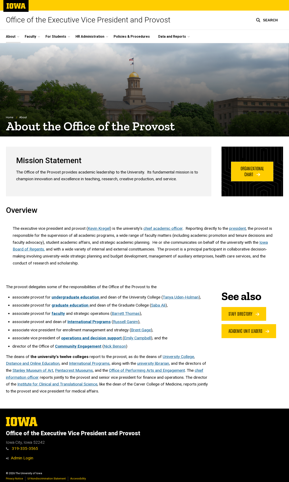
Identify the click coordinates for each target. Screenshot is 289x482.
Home (9, 117)
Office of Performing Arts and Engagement (147, 370)
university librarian (153, 363)
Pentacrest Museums (74, 370)
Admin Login (22, 458)
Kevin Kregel (99, 228)
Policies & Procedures (132, 36)
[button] (267, 20)
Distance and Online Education (32, 363)
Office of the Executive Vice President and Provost (88, 20)
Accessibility (78, 478)
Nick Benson (115, 346)
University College (178, 356)
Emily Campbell (137, 338)
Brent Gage (141, 330)
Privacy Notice (14, 478)
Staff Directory (240, 313)
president (237, 228)
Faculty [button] (30, 36)
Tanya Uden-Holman (181, 297)
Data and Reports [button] (172, 36)
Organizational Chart (252, 171)
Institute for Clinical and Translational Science (57, 384)
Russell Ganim (125, 321)
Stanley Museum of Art (32, 370)
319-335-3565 (24, 448)
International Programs (89, 363)
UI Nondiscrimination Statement (47, 478)
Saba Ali (158, 305)
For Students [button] (55, 36)
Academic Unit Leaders (245, 330)
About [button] (10, 36)
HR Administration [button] (90, 36)
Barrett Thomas (126, 313)
